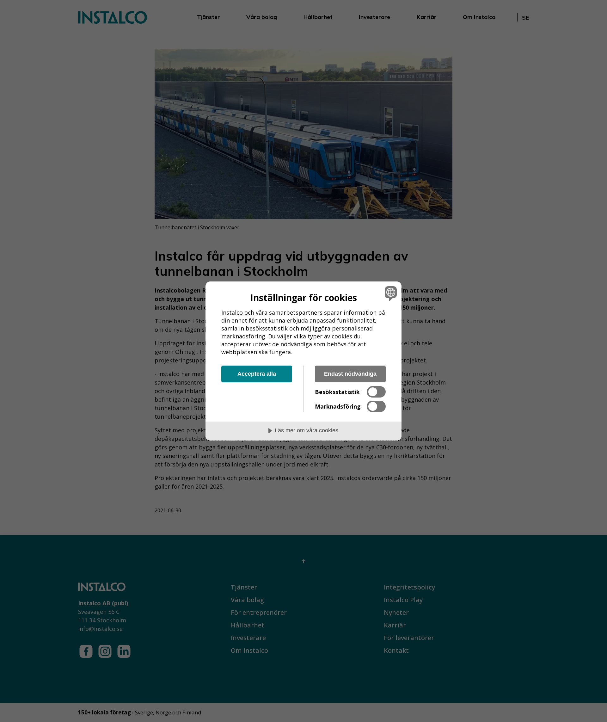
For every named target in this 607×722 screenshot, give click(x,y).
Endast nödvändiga (350, 374)
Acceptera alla (256, 374)
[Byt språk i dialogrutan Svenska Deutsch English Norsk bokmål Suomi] (390, 293)
